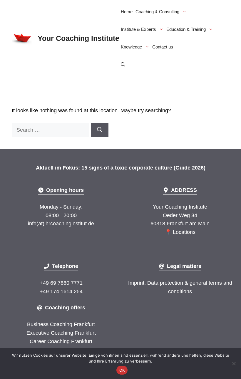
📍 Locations (180, 232)
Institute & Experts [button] (138, 29)
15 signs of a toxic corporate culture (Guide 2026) (143, 168)
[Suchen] (99, 130)
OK (122, 370)
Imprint (136, 283)
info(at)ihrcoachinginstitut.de (61, 224)
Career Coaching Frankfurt (61, 341)
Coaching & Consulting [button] (157, 11)
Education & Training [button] (186, 29)
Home (127, 11)
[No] (234, 363)
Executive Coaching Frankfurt (61, 333)
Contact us (162, 46)
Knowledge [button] (131, 46)
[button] (123, 64)
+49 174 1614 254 (61, 291)
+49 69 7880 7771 (61, 283)
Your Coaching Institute (78, 38)
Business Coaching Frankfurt (61, 324)
